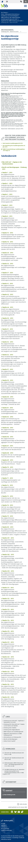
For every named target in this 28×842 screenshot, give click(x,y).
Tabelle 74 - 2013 (7, 485)
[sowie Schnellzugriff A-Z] (25, 1)
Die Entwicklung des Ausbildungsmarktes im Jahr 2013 (14, 146)
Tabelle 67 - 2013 (7, 446)
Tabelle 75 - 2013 (7, 496)
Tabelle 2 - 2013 (7, 183)
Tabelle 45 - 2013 (7, 294)
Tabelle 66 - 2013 (7, 437)
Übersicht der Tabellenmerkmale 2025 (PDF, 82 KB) (14, 758)
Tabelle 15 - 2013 (7, 233)
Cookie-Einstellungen (6, 830)
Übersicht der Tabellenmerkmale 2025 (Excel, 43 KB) (14, 753)
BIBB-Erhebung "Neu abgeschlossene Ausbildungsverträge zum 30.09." (10, 18)
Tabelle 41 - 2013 (7, 283)
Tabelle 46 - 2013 (7, 307)
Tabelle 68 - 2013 (7, 453)
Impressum (4, 825)
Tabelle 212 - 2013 (8, 598)
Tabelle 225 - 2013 (8, 697)
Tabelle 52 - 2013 (7, 342)
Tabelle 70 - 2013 (7, 467)
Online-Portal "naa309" (10, 741)
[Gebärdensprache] (2, 1)
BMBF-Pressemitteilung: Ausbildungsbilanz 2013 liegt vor (14, 149)
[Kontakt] (21, 1)
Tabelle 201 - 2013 (8, 538)
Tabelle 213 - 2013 (8, 609)
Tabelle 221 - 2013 (8, 642)
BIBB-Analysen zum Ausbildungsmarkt (13, 731)
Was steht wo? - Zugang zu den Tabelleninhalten (12, 163)
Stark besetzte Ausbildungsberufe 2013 (13, 143)
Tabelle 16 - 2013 (7, 242)
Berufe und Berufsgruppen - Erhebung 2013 (14, 168)
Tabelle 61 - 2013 (7, 408)
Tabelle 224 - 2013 (8, 684)
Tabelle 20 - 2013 (7, 253)
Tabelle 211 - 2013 (8, 588)
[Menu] (25, 6)
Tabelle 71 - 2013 (7, 478)
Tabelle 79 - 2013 (7, 516)
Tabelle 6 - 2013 (7, 216)
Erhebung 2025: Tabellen (10, 727)
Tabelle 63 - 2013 (7, 417)
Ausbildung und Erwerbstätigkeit (9, 15)
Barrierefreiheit (5, 828)
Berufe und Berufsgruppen (10, 739)
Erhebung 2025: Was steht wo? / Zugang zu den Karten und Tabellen (14, 725)
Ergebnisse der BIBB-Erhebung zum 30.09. (11, 20)
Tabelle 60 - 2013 (7, 397)
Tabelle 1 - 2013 (7, 172)
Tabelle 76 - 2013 (7, 505)
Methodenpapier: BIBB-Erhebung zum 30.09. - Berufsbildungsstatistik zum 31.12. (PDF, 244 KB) (14, 764)
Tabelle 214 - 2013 (8, 620)
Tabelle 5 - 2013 (7, 205)
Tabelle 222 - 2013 (8, 657)
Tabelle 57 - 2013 (7, 369)
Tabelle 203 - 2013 (8, 571)
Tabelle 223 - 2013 (8, 671)
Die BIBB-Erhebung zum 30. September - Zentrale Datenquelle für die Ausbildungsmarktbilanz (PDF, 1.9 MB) (14, 771)
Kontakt (3, 823)
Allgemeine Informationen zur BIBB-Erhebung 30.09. (13, 734)
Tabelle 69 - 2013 (7, 460)
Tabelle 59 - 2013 (7, 380)
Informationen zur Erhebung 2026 (12, 737)
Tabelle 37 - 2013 (7, 273)
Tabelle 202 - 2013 (8, 554)
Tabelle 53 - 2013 (7, 355)
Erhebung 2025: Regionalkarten (12, 729)
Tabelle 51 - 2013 (7, 329)
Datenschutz (4, 827)
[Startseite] (4, 5)
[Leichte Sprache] (7, 1)
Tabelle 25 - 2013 (7, 263)
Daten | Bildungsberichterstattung (10, 14)
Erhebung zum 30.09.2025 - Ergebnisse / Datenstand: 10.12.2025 (14, 721)
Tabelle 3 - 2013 (7, 194)
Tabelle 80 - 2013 (7, 527)
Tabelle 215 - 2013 (8, 631)
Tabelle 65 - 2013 (7, 428)
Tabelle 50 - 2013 (7, 318)
